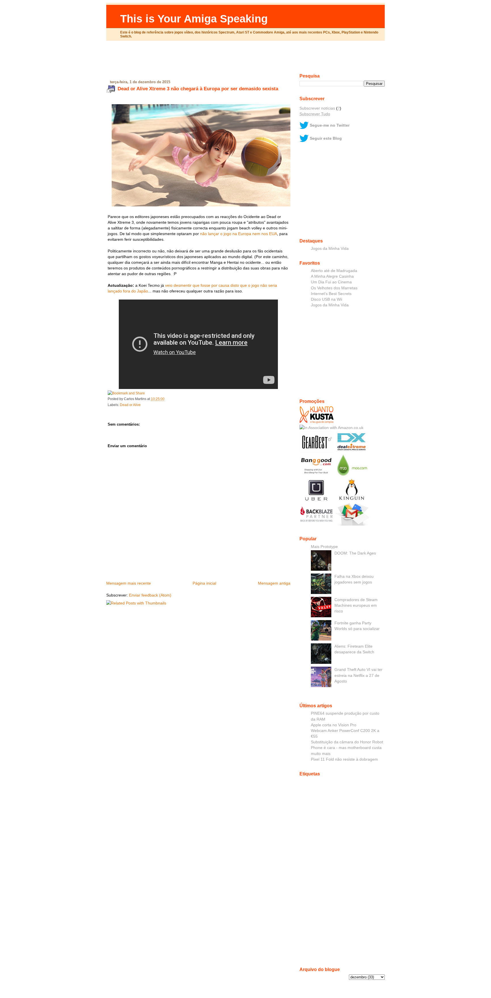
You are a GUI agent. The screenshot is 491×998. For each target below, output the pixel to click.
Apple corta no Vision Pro (333, 725)
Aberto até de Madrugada (334, 270)
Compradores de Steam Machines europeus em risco (356, 605)
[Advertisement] (245, 59)
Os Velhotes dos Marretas (334, 288)
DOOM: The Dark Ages (355, 553)
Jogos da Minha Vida (330, 248)
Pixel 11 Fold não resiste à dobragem (344, 759)
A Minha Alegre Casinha (332, 276)
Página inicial (204, 583)
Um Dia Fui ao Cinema (331, 282)
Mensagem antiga (274, 583)
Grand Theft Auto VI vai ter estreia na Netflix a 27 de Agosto (358, 675)
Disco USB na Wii (326, 299)
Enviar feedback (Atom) (150, 595)
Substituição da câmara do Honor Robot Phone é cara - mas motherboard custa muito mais (347, 748)
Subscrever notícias (317, 108)
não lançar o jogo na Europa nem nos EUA (238, 233)
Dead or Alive (130, 405)
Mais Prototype (324, 546)
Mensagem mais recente (128, 583)
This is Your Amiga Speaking (194, 18)
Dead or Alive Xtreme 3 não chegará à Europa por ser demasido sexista (198, 88)
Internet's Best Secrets (331, 293)
